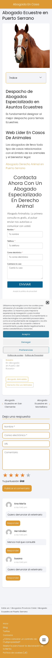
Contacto (8, 635)
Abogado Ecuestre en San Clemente (13, 403)
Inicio (5, 623)
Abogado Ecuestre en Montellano (41, 403)
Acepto (26, 334)
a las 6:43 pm (20, 507)
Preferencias (26, 349)
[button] (47, 302)
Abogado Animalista (17, 379)
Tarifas (6, 631)
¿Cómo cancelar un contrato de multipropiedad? (20, 640)
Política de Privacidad (34, 355)
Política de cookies (15, 355)
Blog (5, 627)
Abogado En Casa (26, 4)
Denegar (26, 342)
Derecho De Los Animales (19, 385)
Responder (13, 523)
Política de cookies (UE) (15, 652)
